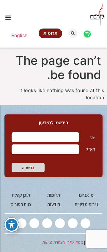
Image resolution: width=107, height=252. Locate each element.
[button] (8, 18)
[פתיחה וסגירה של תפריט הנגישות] (11, 225)
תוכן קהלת (21, 195)
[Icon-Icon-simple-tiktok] (34, 223)
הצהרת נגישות (53, 242)
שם (92, 137)
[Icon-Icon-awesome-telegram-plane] (21, 223)
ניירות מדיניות (86, 204)
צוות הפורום (21, 204)
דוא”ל (90, 149)
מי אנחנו (86, 195)
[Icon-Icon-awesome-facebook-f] (73, 223)
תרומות (53, 195)
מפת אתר (75, 242)
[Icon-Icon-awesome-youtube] (47, 223)
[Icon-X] (85, 223)
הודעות (53, 204)
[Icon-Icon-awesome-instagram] (60, 223)
